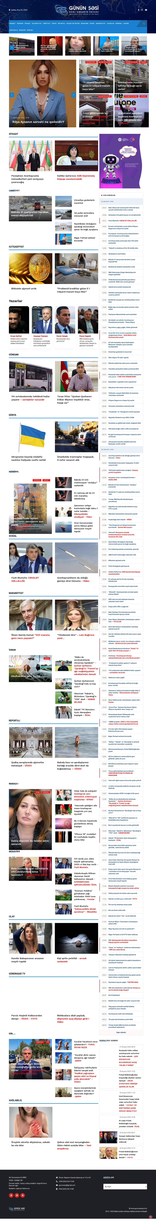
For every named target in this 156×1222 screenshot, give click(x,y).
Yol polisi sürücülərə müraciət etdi (121, 406)
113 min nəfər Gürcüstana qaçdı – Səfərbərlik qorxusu (120, 730)
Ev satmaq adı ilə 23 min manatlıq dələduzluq (84, 496)
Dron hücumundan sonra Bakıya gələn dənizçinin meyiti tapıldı (122, 880)
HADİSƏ (126, 23)
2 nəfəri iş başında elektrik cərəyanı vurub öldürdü (124, 787)
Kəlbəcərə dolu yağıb (116, 677)
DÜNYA (54, 23)
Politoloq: (124, 657)
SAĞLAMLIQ (14, 30)
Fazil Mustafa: (85, 909)
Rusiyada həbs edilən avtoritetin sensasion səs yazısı (124, 376)
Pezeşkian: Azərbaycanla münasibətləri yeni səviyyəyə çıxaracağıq (27, 179)
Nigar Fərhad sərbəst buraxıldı (120, 736)
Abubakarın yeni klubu (25, 676)
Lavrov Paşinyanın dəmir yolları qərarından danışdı (124, 969)
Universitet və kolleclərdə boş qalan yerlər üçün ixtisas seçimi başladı (124, 976)
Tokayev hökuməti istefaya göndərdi (122, 955)
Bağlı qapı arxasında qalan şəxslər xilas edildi (123, 308)
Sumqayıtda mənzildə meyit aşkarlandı (123, 586)
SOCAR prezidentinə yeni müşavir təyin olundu (123, 765)
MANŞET (13, 23)
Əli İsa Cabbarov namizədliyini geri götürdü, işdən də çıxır (121, 758)
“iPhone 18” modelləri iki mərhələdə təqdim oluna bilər (85, 837)
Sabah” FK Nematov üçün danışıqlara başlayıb (84, 712)
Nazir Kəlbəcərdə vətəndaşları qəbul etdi (124, 701)
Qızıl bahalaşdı (114, 995)
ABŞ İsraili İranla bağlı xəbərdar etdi (122, 555)
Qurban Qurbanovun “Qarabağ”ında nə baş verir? (85, 684)
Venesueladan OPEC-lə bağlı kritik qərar (123, 793)
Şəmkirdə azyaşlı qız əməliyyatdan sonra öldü (124, 301)
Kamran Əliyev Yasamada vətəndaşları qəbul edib (123, 923)
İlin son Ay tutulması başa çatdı (120, 904)
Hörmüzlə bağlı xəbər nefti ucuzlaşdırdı (123, 429)
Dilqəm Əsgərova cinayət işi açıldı (121, 400)
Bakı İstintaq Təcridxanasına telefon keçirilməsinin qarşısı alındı (122, 613)
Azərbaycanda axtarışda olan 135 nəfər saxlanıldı (123, 242)
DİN (48, 1042)
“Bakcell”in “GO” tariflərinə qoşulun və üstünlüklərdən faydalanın (122, 819)
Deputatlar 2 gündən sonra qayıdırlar (122, 382)
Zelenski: (121, 534)
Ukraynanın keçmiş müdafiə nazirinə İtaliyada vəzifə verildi (122, 443)
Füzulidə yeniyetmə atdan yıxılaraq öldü (123, 369)
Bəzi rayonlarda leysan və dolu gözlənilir (123, 825)
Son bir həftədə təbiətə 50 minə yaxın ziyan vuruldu (124, 635)
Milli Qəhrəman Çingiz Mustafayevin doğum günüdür (122, 273)
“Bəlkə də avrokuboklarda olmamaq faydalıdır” (86, 665)
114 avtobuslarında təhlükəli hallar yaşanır (124, 671)
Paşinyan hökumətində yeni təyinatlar (122, 314)
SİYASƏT (28, 23)
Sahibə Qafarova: (124, 573)
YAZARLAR (110, 23)
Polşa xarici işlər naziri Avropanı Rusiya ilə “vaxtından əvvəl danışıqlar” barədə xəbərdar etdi (124, 871)
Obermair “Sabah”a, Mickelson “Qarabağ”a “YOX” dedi (124, 832)
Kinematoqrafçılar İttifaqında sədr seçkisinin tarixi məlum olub (121, 716)
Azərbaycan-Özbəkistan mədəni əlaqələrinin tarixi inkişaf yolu (75, 638)
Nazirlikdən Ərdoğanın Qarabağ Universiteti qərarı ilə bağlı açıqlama (86, 227)
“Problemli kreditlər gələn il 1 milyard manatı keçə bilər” (96, 86)
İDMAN (47, 658)
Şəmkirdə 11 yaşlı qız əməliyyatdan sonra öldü (124, 493)
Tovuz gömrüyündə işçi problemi (121, 773)
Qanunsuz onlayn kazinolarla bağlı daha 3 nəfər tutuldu (86, 511)
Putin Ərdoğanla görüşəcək (118, 566)
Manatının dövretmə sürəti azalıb (120, 387)
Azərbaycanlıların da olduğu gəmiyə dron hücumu (124, 457)
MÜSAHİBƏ (84, 23)
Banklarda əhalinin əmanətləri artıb (121, 267)
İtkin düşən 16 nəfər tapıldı (118, 357)
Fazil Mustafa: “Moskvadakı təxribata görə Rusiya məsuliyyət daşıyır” (78, 48)
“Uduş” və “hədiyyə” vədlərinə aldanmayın (124, 949)
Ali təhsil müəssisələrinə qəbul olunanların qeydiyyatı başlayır (124, 961)
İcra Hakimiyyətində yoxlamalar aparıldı (123, 549)
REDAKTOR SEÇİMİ (73, 23)
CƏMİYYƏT (46, 23)
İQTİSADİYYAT (37, 23)
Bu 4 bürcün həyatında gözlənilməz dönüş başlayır (85, 824)
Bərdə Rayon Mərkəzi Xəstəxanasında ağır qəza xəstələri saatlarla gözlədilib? (73, 765)
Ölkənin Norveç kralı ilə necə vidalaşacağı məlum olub (124, 854)
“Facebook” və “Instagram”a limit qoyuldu (124, 412)
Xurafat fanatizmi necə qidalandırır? (85, 1044)
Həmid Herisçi (30, 635)
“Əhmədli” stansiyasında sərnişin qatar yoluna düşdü (123, 593)
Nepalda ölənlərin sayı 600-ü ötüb (121, 417)
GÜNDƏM (20, 23)
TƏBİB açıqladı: (123, 723)
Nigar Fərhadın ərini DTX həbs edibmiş (49, 50)
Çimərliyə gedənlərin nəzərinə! (120, 352)
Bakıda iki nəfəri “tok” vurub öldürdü (122, 916)
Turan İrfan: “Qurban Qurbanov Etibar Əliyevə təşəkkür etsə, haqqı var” (122, 708)
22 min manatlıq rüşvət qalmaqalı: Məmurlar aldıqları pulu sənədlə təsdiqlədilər (121, 344)
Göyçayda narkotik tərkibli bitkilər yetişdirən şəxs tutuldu (121, 1008)
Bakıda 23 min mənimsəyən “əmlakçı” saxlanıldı (85, 483)
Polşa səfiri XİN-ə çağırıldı (118, 606)
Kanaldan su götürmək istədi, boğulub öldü (124, 423)
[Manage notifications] (150, 1217)
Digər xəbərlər (121, 1032)
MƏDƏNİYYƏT (101, 23)
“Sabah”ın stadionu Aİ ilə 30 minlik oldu (123, 248)
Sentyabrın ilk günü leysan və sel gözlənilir (124, 215)
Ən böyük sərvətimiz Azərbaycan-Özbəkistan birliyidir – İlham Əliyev (121, 321)
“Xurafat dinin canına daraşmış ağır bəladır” (85, 1058)
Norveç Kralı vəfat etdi (116, 910)
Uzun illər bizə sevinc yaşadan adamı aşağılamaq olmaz (122, 335)
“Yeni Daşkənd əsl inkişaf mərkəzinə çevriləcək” (122, 526)
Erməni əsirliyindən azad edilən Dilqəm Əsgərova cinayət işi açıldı (123, 227)
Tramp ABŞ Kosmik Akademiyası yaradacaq (120, 500)
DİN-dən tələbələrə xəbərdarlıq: (124, 989)
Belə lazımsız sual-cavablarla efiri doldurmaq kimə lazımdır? (29, 871)
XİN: (122, 941)
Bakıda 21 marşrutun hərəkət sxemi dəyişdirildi (121, 261)
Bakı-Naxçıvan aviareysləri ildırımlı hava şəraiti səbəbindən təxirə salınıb (123, 209)
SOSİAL (92, 23)
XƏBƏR (143, 62)
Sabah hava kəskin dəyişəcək (119, 287)
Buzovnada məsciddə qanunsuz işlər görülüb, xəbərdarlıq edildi (122, 846)
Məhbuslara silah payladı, (73, 1018)
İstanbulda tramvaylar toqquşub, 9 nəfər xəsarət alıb (123, 464)
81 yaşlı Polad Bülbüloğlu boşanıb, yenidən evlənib (129, 1123)
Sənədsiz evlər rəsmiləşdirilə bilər (122, 479)
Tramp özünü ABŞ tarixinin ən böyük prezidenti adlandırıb (122, 1026)
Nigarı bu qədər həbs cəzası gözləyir (106, 50)
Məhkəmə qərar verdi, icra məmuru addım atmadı (124, 642)
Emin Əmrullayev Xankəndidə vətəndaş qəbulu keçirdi (123, 628)
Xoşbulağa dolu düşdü (120, 519)
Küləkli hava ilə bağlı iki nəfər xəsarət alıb (124, 1001)
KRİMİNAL (118, 23)
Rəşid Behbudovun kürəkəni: (123, 650)
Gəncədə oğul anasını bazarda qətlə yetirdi (124, 780)
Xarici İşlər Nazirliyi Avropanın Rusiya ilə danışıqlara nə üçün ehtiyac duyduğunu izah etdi (123, 862)
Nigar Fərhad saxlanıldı (130, 50)
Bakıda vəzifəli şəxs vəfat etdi (122, 899)
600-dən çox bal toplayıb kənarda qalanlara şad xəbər (121, 600)
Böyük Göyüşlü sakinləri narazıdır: (123, 887)
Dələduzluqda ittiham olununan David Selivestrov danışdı (85, 879)
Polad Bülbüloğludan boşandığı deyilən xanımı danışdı (41, 118)
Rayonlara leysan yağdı (123, 982)
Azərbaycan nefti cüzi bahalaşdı (120, 1014)
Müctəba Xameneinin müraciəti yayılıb (122, 514)
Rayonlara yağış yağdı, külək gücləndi (122, 327)
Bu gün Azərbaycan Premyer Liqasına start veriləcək (124, 436)
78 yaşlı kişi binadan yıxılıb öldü (120, 1019)
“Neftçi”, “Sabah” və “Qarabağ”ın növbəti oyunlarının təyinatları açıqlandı (123, 743)
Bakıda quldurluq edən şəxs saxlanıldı (122, 363)
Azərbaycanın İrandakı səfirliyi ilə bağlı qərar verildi (130, 86)
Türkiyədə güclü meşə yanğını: (123, 471)
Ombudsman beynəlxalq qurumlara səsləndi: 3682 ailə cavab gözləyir (121, 281)
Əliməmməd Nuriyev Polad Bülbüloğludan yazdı (124, 750)
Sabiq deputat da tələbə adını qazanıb (21, 50)
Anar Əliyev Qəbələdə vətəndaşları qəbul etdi (124, 621)
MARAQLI (30, 30)
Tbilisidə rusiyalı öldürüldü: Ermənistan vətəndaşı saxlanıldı (123, 394)
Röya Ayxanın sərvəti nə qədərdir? (121, 929)
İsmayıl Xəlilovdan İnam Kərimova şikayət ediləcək (129, 1139)
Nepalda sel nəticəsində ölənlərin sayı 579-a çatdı (122, 508)
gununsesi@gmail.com (67, 1185)
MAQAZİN (22, 30)
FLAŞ (38, 792)
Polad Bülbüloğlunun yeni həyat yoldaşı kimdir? (128, 1154)
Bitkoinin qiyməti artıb (23, 288)
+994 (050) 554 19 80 (66, 1181)
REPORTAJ (61, 23)
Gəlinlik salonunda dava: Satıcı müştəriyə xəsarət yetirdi (124, 294)
